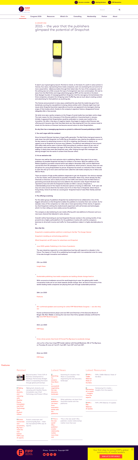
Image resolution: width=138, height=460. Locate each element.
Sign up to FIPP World (111, 456)
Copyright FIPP (63, 450)
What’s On (64, 16)
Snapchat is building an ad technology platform (51, 236)
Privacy (45, 450)
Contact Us (53, 450)
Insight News (41, 266)
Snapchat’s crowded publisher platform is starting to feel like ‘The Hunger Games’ (63, 232)
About (115, 16)
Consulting (77, 16)
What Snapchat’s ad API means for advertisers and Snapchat (56, 240)
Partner (104, 16)
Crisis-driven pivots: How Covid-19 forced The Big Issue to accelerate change (63, 339)
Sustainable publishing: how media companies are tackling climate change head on (65, 276)
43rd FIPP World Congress (48, 317)
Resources (51, 16)
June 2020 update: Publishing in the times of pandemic (56, 246)
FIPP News (40, 329)
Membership (91, 16)
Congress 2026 (35, 16)
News (23, 16)
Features (40, 297)
